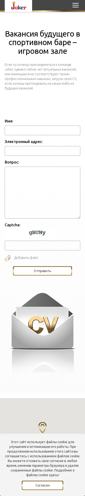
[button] (42, 427)
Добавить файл (26, 258)
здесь (53, 475)
